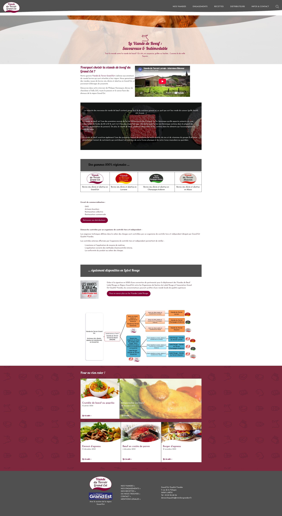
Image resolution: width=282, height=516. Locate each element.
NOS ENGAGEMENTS (130, 489)
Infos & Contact (260, 6)
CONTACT (125, 496)
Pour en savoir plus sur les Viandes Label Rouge (128, 293)
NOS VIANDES (127, 486)
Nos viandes (179, 6)
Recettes (219, 6)
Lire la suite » (86, 415)
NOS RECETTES (127, 491)
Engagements (200, 6)
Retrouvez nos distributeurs (94, 220)
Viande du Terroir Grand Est (103, 76)
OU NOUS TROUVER (130, 494)
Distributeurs (237, 6)
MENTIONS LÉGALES (130, 499)
